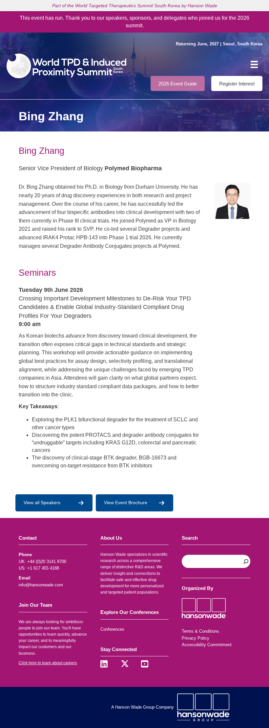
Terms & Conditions (200, 631)
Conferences (112, 629)
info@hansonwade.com (41, 584)
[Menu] (254, 64)
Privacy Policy (195, 638)
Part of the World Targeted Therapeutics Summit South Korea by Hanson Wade (134, 5)
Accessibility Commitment (207, 644)
